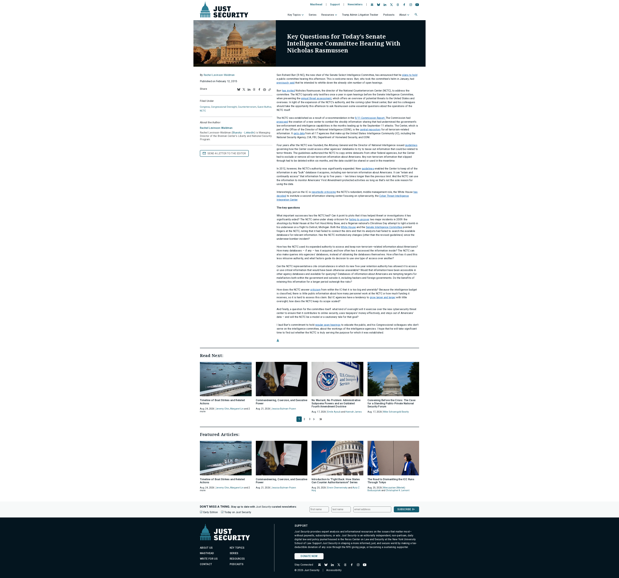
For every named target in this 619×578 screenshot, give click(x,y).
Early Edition (210, 512)
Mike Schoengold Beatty (396, 411)
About (402, 14)
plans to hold (409, 75)
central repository (370, 129)
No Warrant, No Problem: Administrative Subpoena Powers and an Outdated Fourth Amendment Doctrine (336, 403)
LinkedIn (249, 132)
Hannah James (354, 411)
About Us (206, 547)
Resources (327, 14)
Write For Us (209, 558)
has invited (288, 90)
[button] (416, 15)
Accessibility (334, 570)
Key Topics (294, 14)
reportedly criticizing (324, 192)
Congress (205, 107)
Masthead (316, 4)
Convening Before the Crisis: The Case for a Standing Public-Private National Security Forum (392, 403)
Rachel (216, 127)
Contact (206, 564)
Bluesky (237, 132)
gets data (299, 133)
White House (348, 227)
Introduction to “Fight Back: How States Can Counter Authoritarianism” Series (336, 481)
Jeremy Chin (222, 408)
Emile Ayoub (334, 411)
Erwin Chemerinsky (337, 487)
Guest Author (264, 107)
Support (335, 4)
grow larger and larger (382, 297)
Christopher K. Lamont (397, 490)
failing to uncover (359, 219)
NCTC (203, 110)
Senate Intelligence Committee (384, 227)
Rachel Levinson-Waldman (219, 75)
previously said (286, 82)
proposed (282, 121)
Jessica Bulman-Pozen (283, 408)
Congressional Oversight (224, 107)
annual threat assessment (316, 98)
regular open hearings (328, 324)
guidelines (411, 145)
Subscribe (404, 509)
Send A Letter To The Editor (226, 153)
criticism (315, 289)
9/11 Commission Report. (370, 117)
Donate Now (309, 556)
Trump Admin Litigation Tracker (360, 14)
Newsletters (355, 4)
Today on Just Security (237, 512)
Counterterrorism (247, 107)
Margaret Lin (237, 408)
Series (312, 14)
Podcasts (389, 14)
